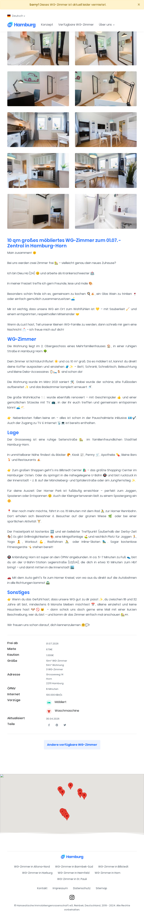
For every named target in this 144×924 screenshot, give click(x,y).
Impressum (60, 888)
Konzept (47, 24)
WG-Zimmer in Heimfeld (73, 873)
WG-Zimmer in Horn (107, 873)
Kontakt (42, 888)
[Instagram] (72, 897)
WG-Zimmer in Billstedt (113, 866)
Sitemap (101, 888)
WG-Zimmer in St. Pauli (72, 879)
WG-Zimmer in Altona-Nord (32, 866)
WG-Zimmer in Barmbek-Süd (74, 866)
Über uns (105, 24)
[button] (16, 16)
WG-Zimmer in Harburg (37, 873)
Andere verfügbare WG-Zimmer (72, 745)
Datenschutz (82, 888)
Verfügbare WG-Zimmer (76, 24)
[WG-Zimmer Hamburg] (21, 25)
